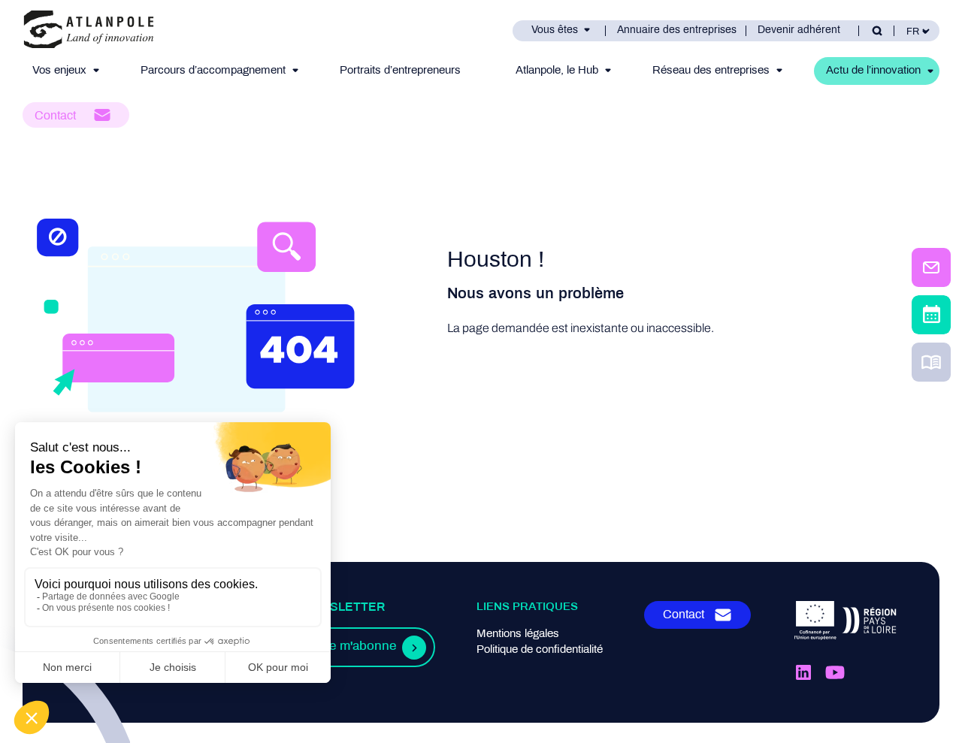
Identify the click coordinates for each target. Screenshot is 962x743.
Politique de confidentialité (539, 650)
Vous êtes (554, 30)
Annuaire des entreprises (677, 30)
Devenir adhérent (799, 30)
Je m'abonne (359, 647)
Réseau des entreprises (711, 70)
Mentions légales (517, 634)
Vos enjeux (59, 70)
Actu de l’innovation (873, 70)
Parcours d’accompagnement (213, 70)
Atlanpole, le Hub (557, 70)
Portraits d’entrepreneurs (400, 70)
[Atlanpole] (89, 30)
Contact (55, 116)
